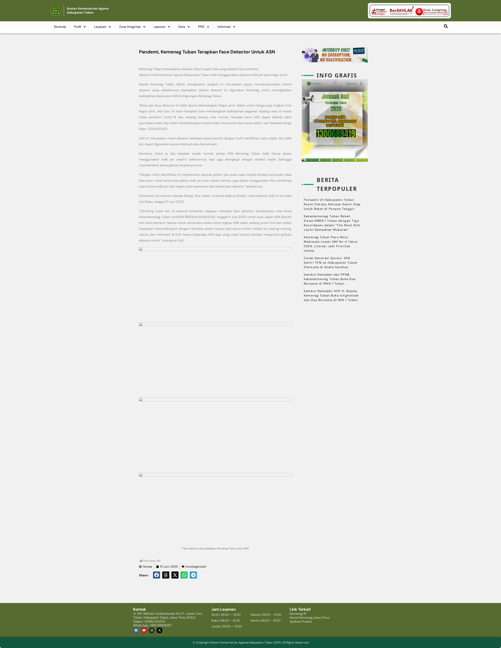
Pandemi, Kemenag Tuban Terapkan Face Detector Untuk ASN (207, 52)
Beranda (60, 27)
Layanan (100, 27)
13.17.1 (189, 217)
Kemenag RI (298, 614)
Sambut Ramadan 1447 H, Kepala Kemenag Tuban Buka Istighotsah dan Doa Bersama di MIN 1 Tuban (331, 295)
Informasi (224, 27)
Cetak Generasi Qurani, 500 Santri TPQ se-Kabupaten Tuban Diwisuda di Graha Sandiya (331, 262)
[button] (156, 575)
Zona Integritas (130, 27)
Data (181, 27)
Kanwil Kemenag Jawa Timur (310, 618)
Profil (77, 27)
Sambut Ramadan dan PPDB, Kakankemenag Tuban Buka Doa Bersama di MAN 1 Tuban (330, 279)
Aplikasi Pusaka (301, 621)
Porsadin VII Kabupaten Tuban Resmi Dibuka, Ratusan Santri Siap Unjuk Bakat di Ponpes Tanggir (332, 204)
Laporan (159, 27)
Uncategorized (196, 567)
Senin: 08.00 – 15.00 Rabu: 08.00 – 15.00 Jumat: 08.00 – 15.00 (226, 620)
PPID (201, 27)
